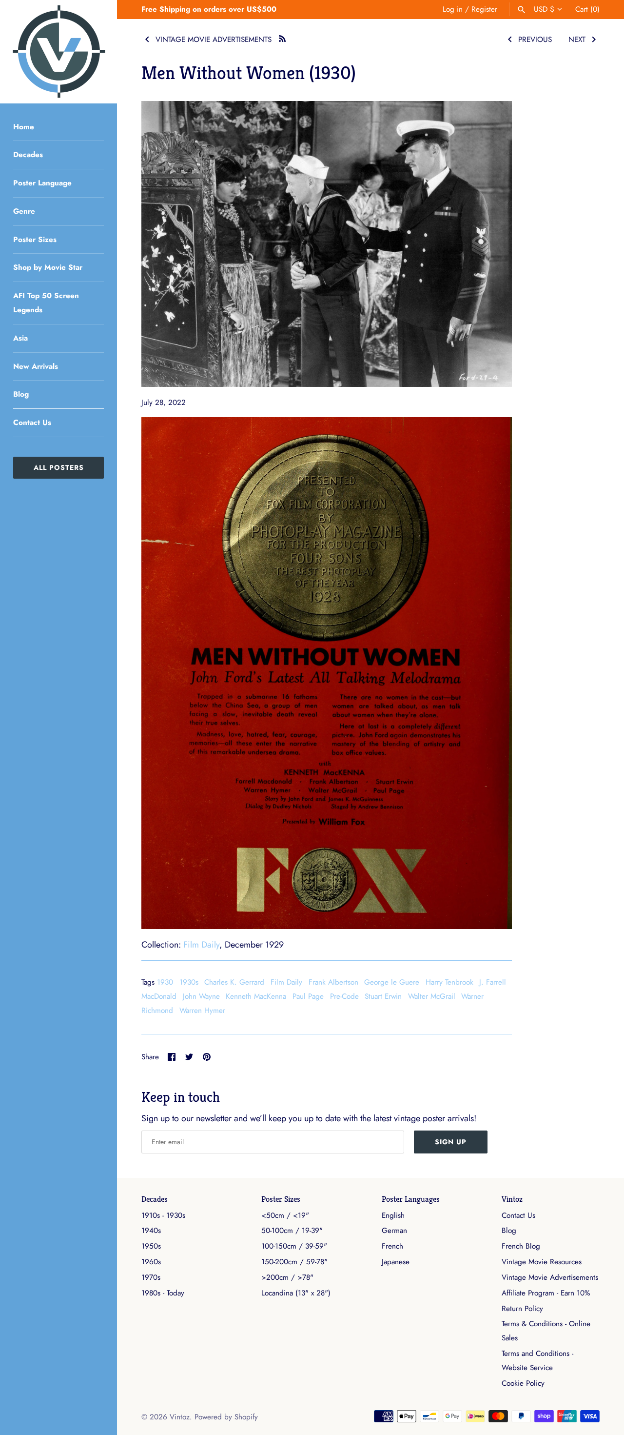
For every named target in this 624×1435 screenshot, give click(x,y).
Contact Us (32, 422)
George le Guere (391, 982)
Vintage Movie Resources (542, 1261)
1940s (151, 1230)
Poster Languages (411, 1199)
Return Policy (522, 1308)
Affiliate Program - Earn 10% (546, 1293)
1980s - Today (162, 1293)
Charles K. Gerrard (234, 982)
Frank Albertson (333, 982)
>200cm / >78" (287, 1277)
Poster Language (42, 183)
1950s (151, 1246)
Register (484, 9)
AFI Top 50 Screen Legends (46, 302)
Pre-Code (344, 996)
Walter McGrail (431, 996)
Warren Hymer (202, 1010)
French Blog (521, 1246)
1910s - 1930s (163, 1215)
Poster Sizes (35, 239)
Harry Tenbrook (449, 982)
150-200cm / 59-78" (294, 1261)
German (394, 1230)
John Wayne (201, 996)
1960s (151, 1261)
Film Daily (201, 944)
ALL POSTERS (59, 467)
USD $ (544, 9)
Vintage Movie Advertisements (550, 1277)
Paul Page (308, 996)
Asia (20, 338)
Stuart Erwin (383, 996)
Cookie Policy (523, 1383)
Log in (453, 9)
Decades (28, 154)
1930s (188, 982)
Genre (24, 211)
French (392, 1246)
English (393, 1215)
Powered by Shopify (226, 1417)
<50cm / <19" (285, 1215)
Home (23, 126)
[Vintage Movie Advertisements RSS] (282, 37)
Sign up (451, 1142)
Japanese (396, 1261)
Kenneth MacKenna (256, 996)
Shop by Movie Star (47, 267)
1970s (150, 1277)
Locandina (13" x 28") (296, 1293)
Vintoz (512, 1199)
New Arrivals (35, 366)
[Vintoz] (58, 51)
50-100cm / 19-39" (292, 1230)
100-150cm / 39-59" (294, 1246)
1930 (165, 982)
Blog (21, 394)
